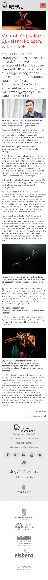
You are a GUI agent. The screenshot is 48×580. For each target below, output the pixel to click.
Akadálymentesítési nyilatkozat (24, 447)
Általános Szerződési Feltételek (24, 438)
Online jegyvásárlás (24, 477)
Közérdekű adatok (24, 443)
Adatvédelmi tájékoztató (24, 434)
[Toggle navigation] (43, 5)
